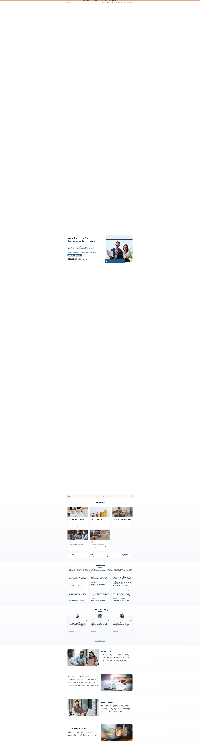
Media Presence (119, 2)
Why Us (113, 2)
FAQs (125, 2)
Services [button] (103, 2)
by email (115, 0)
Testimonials (129, 2)
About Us (108, 2)
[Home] (70, 2)
